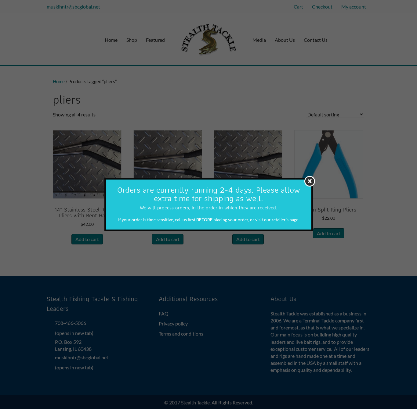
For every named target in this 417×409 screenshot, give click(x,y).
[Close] (309, 181)
